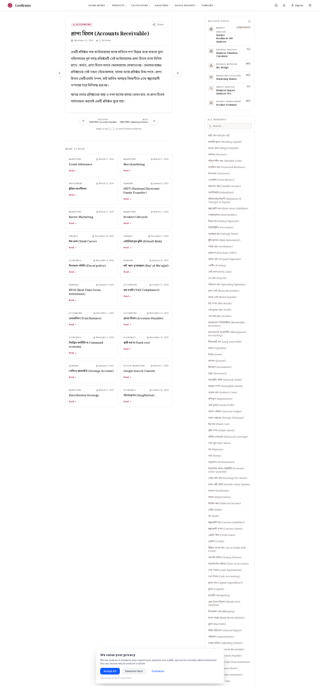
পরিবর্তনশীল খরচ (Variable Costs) (225, 161)
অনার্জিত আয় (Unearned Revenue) (226, 167)
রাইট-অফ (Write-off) (219, 135)
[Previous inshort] (60, 73)
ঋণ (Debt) (213, 516)
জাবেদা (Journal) (217, 361)
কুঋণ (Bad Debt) (217, 624)
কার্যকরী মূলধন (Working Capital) (225, 142)
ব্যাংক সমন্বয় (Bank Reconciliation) (226, 618)
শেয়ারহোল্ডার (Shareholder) (222, 215)
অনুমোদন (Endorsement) (221, 462)
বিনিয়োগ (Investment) (220, 367)
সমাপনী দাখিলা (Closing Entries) (224, 557)
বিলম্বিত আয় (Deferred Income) (224, 503)
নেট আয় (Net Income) (220, 316)
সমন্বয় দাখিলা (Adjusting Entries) (225, 643)
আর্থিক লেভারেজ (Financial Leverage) (228, 437)
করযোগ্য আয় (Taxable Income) (224, 186)
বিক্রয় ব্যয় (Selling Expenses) (223, 221)
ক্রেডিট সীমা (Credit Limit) (221, 535)
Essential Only (134, 671)
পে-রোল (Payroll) (217, 278)
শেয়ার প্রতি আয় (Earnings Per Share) (227, 478)
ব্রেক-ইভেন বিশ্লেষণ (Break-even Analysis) (224, 603)
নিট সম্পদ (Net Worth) (220, 303)
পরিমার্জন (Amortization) (221, 637)
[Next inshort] (177, 73)
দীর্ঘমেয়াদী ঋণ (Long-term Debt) (225, 342)
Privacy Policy (125, 678)
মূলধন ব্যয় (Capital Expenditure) (225, 583)
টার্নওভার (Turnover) (219, 173)
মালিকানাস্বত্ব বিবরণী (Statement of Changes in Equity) (224, 200)
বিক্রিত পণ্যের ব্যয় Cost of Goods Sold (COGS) (227, 549)
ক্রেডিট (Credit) (216, 541)
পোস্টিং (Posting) (217, 265)
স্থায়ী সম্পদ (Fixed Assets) (221, 430)
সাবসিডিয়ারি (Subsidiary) (221, 192)
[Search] (276, 5)
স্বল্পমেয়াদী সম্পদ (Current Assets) (225, 529)
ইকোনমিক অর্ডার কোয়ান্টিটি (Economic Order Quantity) (226, 470)
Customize (158, 671)
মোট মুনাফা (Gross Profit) (221, 405)
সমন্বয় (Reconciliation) (220, 246)
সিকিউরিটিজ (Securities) (220, 227)
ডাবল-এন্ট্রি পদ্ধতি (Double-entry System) (229, 484)
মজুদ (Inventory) (217, 373)
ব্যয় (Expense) (215, 449)
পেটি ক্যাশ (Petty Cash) (220, 272)
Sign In (299, 5)
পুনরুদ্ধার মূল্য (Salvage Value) (223, 234)
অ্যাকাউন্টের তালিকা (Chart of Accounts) (228, 564)
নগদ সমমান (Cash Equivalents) (225, 570)
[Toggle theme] (284, 5)
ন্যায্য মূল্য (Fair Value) (219, 443)
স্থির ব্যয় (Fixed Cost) (218, 424)
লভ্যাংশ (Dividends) (218, 491)
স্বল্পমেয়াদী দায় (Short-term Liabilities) (228, 208)
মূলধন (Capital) (216, 589)
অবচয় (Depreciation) (219, 497)
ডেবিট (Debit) (215, 510)
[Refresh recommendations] (249, 21)
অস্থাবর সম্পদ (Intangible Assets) (225, 386)
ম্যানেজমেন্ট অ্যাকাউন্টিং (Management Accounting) (227, 333)
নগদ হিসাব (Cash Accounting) (224, 576)
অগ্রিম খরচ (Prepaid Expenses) (224, 259)
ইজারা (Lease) (215, 354)
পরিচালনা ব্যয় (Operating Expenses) (227, 284)
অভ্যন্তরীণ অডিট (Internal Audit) (225, 380)
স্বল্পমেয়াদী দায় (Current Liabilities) (226, 522)
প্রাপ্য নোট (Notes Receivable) (223, 291)
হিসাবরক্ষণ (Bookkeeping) (221, 611)
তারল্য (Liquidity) (217, 348)
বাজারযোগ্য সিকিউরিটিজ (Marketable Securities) (226, 324)
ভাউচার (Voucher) (217, 154)
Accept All (110, 671)
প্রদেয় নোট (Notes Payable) (222, 297)
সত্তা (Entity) (214, 456)
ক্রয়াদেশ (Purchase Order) (222, 253)
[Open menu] (310, 5)
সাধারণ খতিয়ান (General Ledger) (225, 411)
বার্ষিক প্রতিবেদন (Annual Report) (225, 630)
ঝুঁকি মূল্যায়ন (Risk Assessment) (224, 240)
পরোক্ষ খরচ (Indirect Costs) (222, 392)
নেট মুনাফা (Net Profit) (219, 310)
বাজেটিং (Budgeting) (219, 595)
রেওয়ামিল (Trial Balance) (221, 180)
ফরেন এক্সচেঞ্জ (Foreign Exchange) (226, 418)
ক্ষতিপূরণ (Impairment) (220, 399)
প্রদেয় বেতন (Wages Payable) (223, 148)
